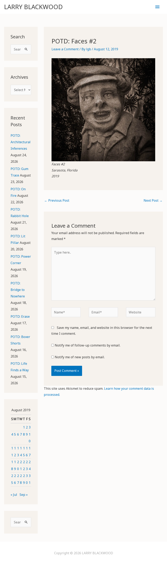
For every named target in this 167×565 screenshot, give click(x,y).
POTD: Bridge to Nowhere (18, 289)
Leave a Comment (65, 49)
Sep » (24, 494)
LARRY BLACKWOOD (33, 7)
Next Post (153, 200)
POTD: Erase (20, 316)
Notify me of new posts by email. (80, 357)
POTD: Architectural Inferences (21, 142)
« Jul (14, 494)
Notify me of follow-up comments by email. (87, 345)
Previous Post (56, 200)
